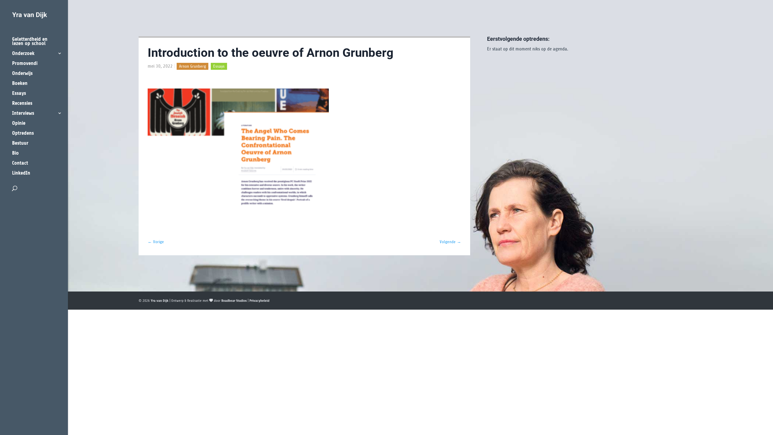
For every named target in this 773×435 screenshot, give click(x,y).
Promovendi (24, 63)
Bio (15, 153)
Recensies (22, 103)
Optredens (23, 133)
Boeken (19, 83)
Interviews (23, 113)
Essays (19, 93)
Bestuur (20, 143)
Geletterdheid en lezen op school (29, 41)
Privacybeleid (259, 300)
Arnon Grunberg (192, 66)
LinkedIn (21, 173)
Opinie (18, 123)
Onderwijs (22, 73)
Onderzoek (23, 53)
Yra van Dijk (159, 300)
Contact (20, 163)
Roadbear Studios (234, 300)
